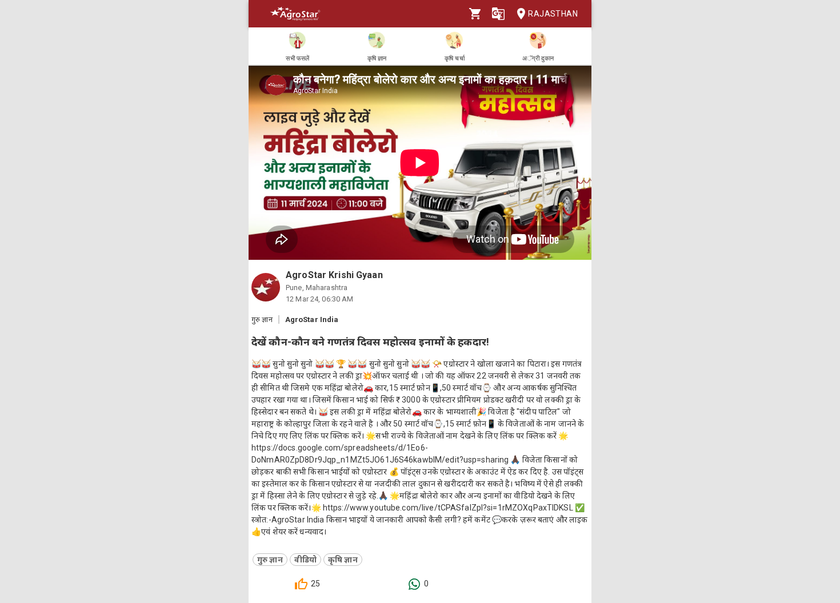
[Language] (498, 13)
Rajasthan (553, 13)
